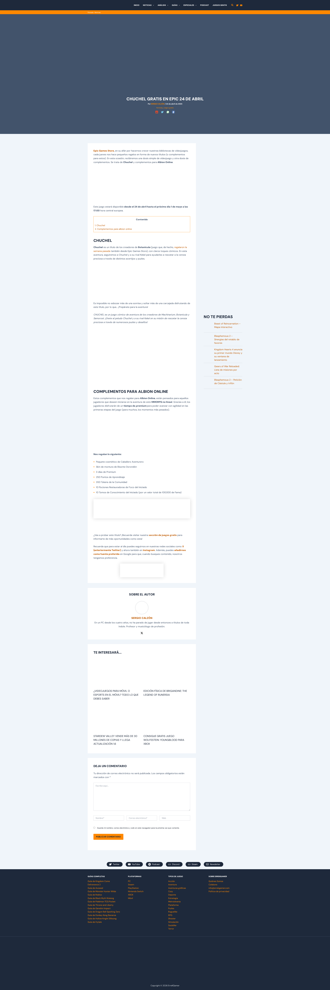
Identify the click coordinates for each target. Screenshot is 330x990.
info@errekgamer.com (219, 888)
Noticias (98, 12)
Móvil (130, 898)
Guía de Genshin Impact (99, 908)
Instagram (149, 550)
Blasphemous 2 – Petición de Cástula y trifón (228, 381)
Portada (90, 12)
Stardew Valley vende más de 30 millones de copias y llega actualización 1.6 (115, 739)
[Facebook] (173, 112)
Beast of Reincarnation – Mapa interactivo (227, 325)
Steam (131, 884)
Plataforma (173, 905)
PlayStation (133, 888)
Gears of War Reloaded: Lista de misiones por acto (227, 370)
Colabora (213, 884)
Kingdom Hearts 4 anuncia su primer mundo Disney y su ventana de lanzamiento (228, 354)
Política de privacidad (219, 891)
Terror (171, 928)
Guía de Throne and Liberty (100, 905)
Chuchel (100, 225)
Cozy (170, 891)
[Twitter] (237, 5)
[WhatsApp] (168, 112)
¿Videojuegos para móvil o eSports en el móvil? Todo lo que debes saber (115, 694)
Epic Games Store (103, 150)
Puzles (171, 908)
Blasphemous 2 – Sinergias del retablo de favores (226, 339)
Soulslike (172, 925)
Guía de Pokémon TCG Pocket (101, 901)
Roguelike (172, 911)
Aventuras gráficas (177, 888)
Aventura (172, 884)
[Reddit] (156, 112)
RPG (170, 915)
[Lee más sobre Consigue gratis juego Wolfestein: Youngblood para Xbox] (166, 718)
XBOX (130, 894)
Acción (171, 881)
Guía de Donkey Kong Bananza (102, 915)
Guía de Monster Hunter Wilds (102, 891)
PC (129, 881)
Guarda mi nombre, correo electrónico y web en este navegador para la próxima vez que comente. (138, 828)
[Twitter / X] (142, 632)
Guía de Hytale (95, 922)
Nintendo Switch (135, 891)
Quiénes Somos (216, 881)
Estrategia (173, 898)
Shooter (172, 918)
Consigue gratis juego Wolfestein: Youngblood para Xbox (163, 739)
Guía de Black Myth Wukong (101, 898)
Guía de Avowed (95, 888)
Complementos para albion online (113, 229)
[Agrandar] (186, 502)
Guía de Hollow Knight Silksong (102, 918)
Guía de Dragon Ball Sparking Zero (104, 911)
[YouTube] (241, 5)
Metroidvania (174, 901)
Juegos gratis (168, 108)
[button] (153, 5)
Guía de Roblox (95, 894)
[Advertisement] (165, 120)
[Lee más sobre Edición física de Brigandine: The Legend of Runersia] (166, 673)
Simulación (173, 922)
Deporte (172, 894)
